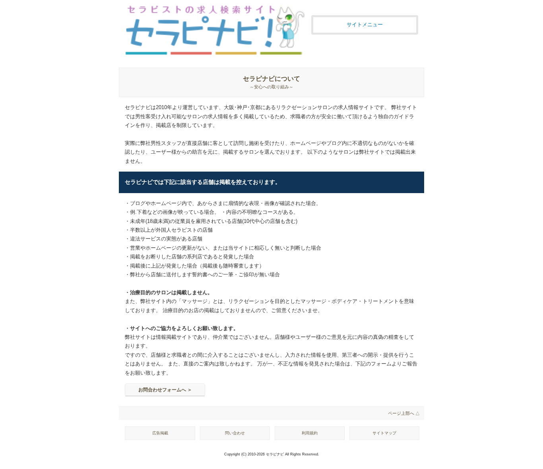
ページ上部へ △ (404, 413)
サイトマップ (384, 433)
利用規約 (310, 433)
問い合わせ (235, 433)
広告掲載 (160, 433)
